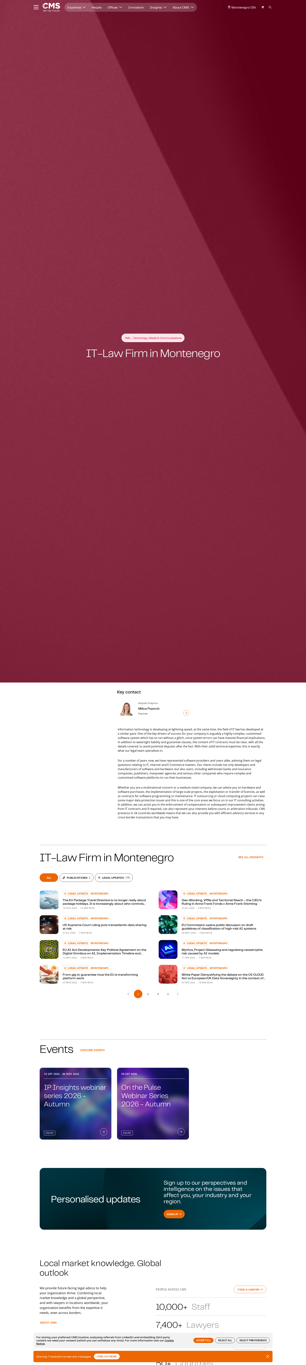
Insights (156, 7)
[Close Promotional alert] (268, 1356)
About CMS (181, 7)
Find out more (107, 1356)
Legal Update (78, 893)
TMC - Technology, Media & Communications (153, 338)
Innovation (136, 7)
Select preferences (253, 1340)
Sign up (173, 1214)
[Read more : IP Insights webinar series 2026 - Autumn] (103, 1131)
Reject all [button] (225, 1340)
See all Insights (250, 857)
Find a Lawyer (249, 1289)
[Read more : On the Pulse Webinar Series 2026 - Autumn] (181, 1131)
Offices (112, 7)
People (96, 7)
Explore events (92, 1050)
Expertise (74, 7)
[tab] (49, 877)
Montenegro (100, 893)
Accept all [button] (203, 1340)
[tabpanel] (153, 937)
